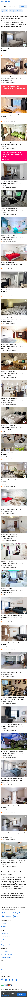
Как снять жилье (5, 933)
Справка (3, 923)
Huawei (6, 916)
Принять (21, 994)
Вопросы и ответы (6, 939)
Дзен (16, 979)
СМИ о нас (4, 970)
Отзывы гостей (5, 942)
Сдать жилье (4, 951)
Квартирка (6, 2)
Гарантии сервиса (6, 936)
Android (17, 912)
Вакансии (3, 973)
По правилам (5, 994)
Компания (4, 964)
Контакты (3, 926)
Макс (2, 979)
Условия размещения (7, 954)
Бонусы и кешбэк (6, 945)
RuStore (16, 916)
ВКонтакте (6, 979)
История (3, 967)
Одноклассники (13, 979)
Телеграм (9, 979)
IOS (6, 912)
